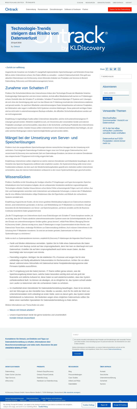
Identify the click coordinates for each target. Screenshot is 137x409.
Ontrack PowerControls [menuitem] (45, 374)
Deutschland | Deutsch (15, 2)
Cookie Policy (43, 406)
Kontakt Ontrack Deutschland (22, 318)
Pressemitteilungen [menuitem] (75, 374)
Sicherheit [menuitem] (103, 381)
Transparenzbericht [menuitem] (34, 400)
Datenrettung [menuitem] (9, 371)
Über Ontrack (118, 2)
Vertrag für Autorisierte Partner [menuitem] (57, 400)
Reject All (104, 405)
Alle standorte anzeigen (72, 392)
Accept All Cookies (120, 405)
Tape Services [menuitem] (10, 378)
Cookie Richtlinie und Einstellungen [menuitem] (51, 398)
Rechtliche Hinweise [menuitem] (11, 400)
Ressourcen (90, 2)
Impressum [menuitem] (23, 400)
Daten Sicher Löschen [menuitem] (13, 374)
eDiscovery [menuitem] (9, 381)
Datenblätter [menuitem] (72, 384)
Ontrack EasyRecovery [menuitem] (45, 371)
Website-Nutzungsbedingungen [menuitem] (14, 398)
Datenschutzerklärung (114, 349)
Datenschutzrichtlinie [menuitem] (32, 398)
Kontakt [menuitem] (102, 371)
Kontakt (129, 2)
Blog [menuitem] (70, 371)
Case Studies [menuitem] (73, 378)
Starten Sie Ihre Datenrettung (120, 9)
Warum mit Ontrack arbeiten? (22, 310)
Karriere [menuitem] (103, 384)
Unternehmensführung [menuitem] (108, 378)
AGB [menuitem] (44, 400)
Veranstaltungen (103, 2)
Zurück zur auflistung (15, 67)
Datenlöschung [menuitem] (42, 378)
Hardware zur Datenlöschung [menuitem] (47, 381)
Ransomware (43, 9)
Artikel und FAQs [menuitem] (74, 381)
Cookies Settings (88, 405)
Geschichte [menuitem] (104, 374)
